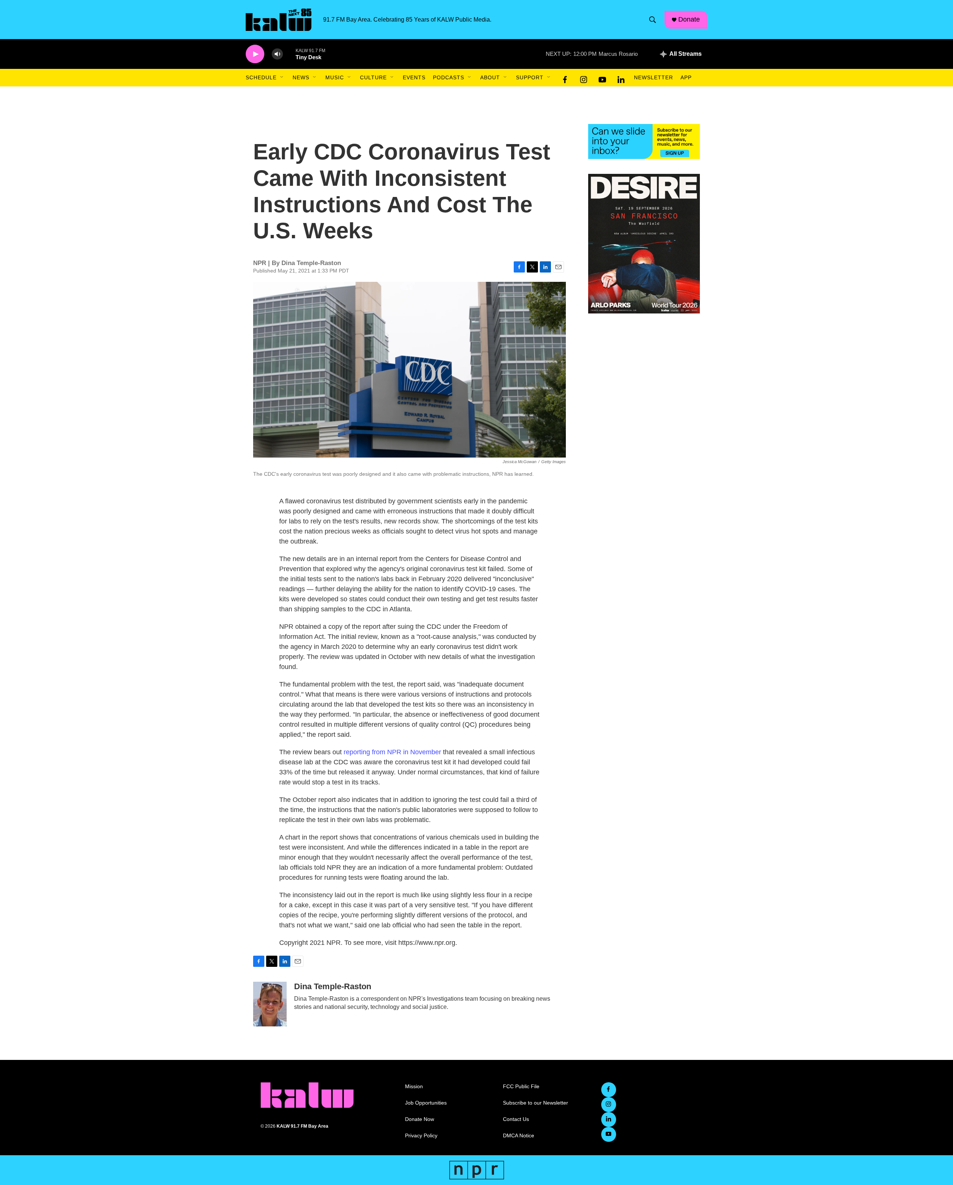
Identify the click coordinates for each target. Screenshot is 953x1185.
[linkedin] (621, 77)
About (490, 77)
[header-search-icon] (653, 19)
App (686, 77)
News (301, 77)
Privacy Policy (421, 1135)
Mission (414, 1086)
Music (334, 77)
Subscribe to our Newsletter (535, 1103)
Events (414, 77)
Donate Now (419, 1119)
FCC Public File (521, 1086)
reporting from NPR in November (393, 752)
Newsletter (653, 77)
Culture (373, 77)
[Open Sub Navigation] (282, 77)
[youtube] (602, 77)
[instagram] (583, 77)
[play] (255, 54)
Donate (689, 19)
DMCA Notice (518, 1135)
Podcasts (448, 77)
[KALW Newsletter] (644, 141)
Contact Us (516, 1119)
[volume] (277, 54)
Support (530, 77)
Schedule (261, 77)
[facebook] (565, 77)
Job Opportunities (426, 1103)
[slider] (289, 54)
